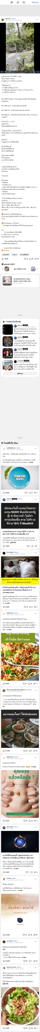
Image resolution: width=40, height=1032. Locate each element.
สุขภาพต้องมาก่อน (20, 269)
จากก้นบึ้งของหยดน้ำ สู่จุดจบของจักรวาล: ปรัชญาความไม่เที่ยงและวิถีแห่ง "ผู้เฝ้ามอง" (18, 856)
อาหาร (14, 255)
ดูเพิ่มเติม (13, 542)
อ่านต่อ (31, 462)
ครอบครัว (6, 255)
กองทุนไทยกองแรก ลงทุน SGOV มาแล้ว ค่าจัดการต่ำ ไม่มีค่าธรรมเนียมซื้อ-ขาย (18, 532)
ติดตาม (14, 18)
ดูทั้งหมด (20, 373)
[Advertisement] (20, 10)
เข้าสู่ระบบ (35, 2)
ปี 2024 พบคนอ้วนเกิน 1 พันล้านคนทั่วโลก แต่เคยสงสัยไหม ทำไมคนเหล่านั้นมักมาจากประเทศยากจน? (19, 590)
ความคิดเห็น (24, 255)
